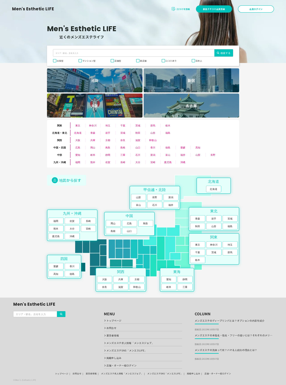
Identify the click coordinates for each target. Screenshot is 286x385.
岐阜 (92, 155)
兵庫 (92, 140)
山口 (137, 147)
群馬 (152, 125)
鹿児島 (168, 162)
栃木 (167, 125)
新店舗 (143, 60)
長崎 (122, 162)
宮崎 (152, 162)
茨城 (137, 125)
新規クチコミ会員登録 (214, 8)
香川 (152, 147)
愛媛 (182, 147)
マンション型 (89, 60)
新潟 (152, 155)
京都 (107, 140)
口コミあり (171, 60)
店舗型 (118, 60)
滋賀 (137, 140)
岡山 (92, 147)
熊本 (92, 162)
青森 (92, 132)
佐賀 (107, 162)
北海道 (78, 132)
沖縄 (182, 162)
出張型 (60, 60)
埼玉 (107, 125)
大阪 (77, 140)
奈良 (122, 140)
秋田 (137, 132)
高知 (197, 147)
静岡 (107, 155)
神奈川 (93, 125)
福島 (167, 132)
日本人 (199, 60)
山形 (152, 132)
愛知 (77, 155)
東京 (77, 125)
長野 (212, 155)
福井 (182, 155)
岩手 (107, 132)
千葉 (122, 125)
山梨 (197, 155)
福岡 (77, 162)
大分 (137, 162)
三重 (122, 155)
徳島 (167, 147)
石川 (137, 155)
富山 (167, 155)
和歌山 (153, 140)
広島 (77, 147)
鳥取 (107, 147)
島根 (122, 147)
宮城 (122, 132)
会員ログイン (256, 8)
